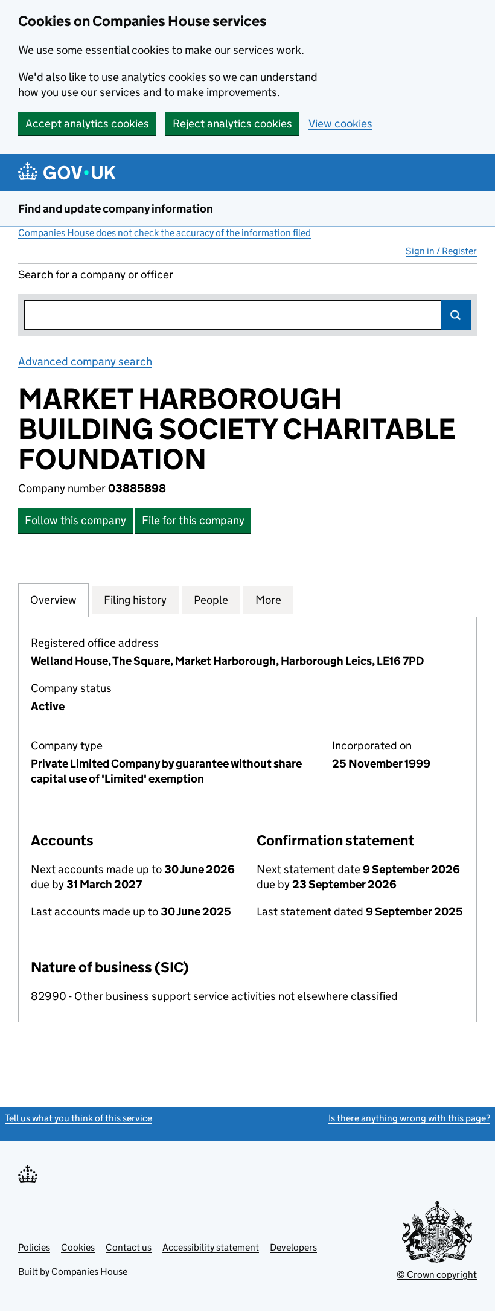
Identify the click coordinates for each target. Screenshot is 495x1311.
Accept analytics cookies (87, 123)
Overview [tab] (53, 600)
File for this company (193, 520)
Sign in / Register (441, 251)
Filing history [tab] (135, 600)
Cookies (78, 1247)
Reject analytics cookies (232, 123)
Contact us (129, 1247)
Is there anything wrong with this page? (409, 1118)
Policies (34, 1247)
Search (456, 315)
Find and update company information (115, 209)
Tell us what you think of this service (78, 1118)
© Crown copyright (437, 1274)
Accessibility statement (210, 1247)
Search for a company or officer (95, 274)
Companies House (89, 1271)
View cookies (340, 123)
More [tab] (268, 600)
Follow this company (75, 520)
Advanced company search (85, 361)
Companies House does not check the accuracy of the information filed (164, 233)
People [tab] (211, 600)
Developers (293, 1247)
